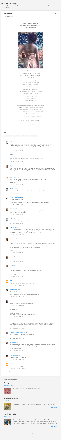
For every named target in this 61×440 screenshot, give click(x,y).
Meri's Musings (11, 4)
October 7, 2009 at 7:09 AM (16, 150)
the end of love (33, 135)
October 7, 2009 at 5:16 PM (16, 204)
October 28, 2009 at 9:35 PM (17, 359)
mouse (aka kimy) (14, 239)
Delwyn (12, 265)
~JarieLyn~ (13, 342)
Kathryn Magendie (14, 289)
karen (11, 257)
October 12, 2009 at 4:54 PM (17, 305)
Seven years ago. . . (10, 383)
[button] (56, 14)
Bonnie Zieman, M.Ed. (15, 197)
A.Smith (12, 281)
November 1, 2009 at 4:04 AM (17, 368)
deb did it (12, 142)
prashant (12, 364)
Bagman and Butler (14, 166)
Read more (54, 392)
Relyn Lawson (13, 355)
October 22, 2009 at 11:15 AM (17, 328)
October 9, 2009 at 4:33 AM (16, 276)
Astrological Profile (10, 414)
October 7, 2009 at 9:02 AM (16, 173)
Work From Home (47, 366)
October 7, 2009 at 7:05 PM (16, 223)
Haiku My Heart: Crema (11, 398)
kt (10, 154)
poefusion (12, 188)
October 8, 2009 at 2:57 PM (16, 261)
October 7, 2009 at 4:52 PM (16, 193)
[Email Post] (5, 132)
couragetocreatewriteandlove (17, 332)
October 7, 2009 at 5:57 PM (16, 214)
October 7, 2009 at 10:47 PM (17, 234)
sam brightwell (13, 177)
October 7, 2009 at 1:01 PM (16, 184)
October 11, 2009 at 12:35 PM (17, 296)
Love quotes (8, 135)
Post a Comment (10, 371)
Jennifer (12, 208)
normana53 (13, 227)
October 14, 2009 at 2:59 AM (17, 316)
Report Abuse (30, 436)
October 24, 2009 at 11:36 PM (17, 351)
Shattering (25, 135)
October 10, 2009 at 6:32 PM (17, 285)
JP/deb (12, 301)
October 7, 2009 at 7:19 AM (16, 161)
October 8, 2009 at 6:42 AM (16, 252)
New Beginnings (17, 135)
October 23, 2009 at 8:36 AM (17, 338)
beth (11, 218)
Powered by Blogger (30, 433)
